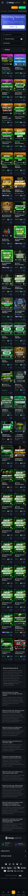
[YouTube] (17, 864)
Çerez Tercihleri (4, 878)
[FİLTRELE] (23, 34)
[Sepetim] (24, 2)
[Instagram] (6, 864)
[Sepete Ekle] (11, 76)
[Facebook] (20, 864)
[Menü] (2, 2)
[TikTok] (9, 864)
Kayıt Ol (15, 7)
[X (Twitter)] (13, 864)
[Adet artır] (8, 76)
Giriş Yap (23, 7)
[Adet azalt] (3, 76)
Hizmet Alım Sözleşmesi (23, 878)
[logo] (13, 838)
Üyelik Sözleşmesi (12, 878)
